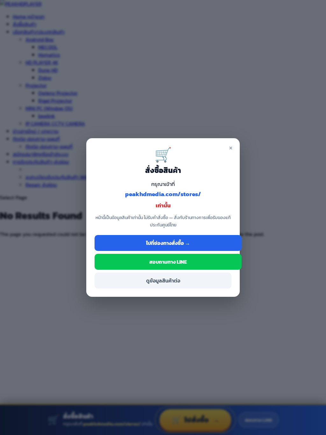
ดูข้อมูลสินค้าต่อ (163, 280)
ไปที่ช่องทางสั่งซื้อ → (168, 243)
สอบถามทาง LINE (168, 262)
